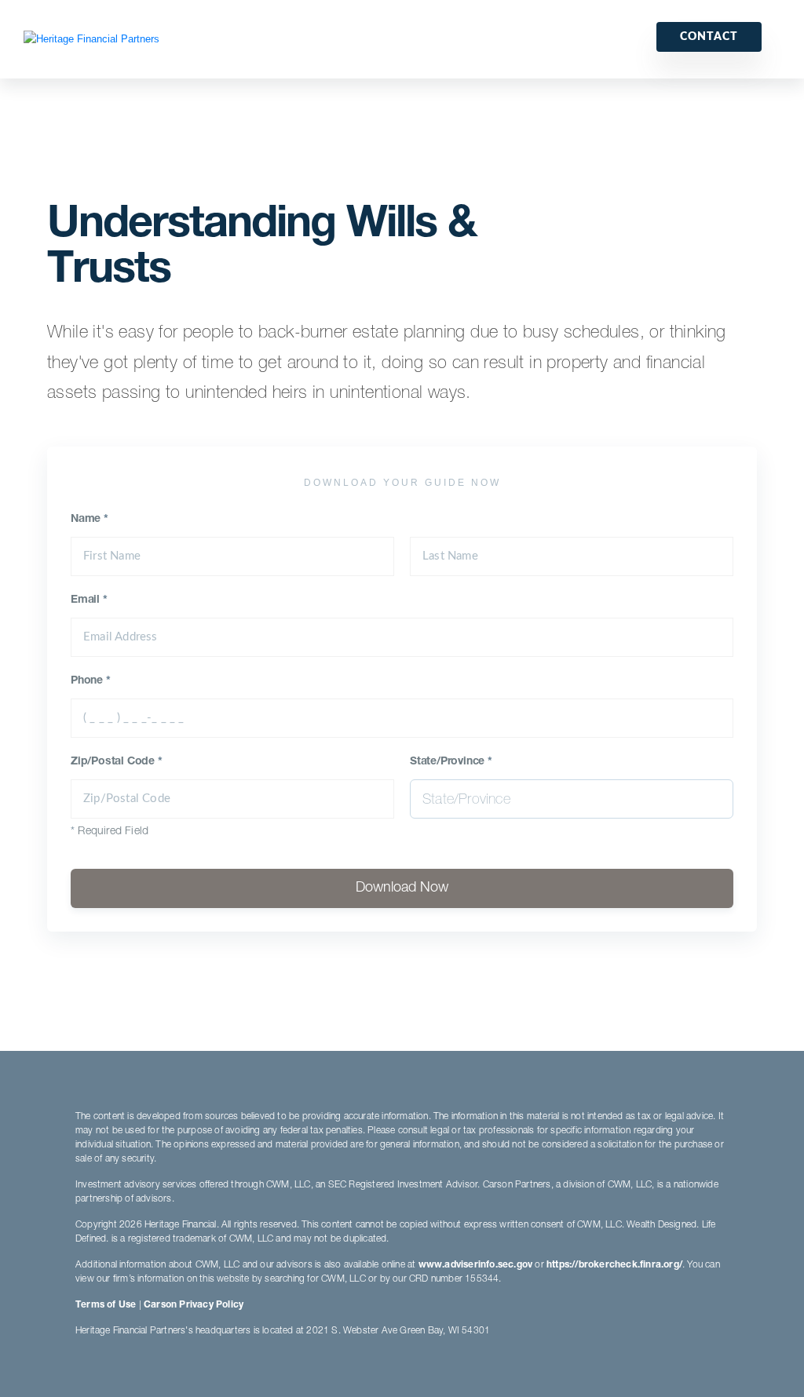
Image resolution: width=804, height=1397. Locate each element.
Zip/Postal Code (117, 762)
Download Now (402, 888)
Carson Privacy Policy (193, 1305)
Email (89, 600)
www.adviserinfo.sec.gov (475, 1265)
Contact (709, 36)
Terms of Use (105, 1305)
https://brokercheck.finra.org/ (614, 1265)
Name (89, 519)
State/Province (451, 762)
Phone (91, 681)
